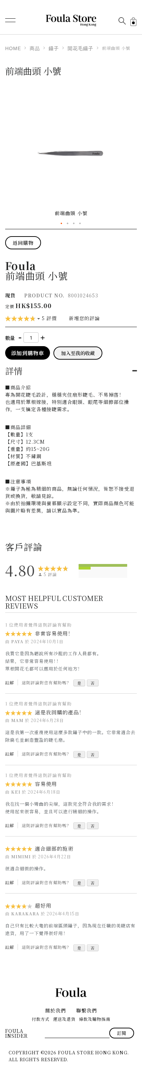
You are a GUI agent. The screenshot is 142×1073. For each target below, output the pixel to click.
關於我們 (55, 1010)
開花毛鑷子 (80, 48)
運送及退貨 (64, 1019)
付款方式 (41, 1019)
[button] (62, 224)
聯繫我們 (86, 1010)
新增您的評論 (84, 318)
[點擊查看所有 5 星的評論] (103, 565)
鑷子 (54, 48)
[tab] (71, 371)
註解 (9, 682)
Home (13, 48)
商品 (35, 48)
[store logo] (71, 20)
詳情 (14, 371)
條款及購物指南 (94, 1019)
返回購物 (23, 242)
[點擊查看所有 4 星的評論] (85, 568)
